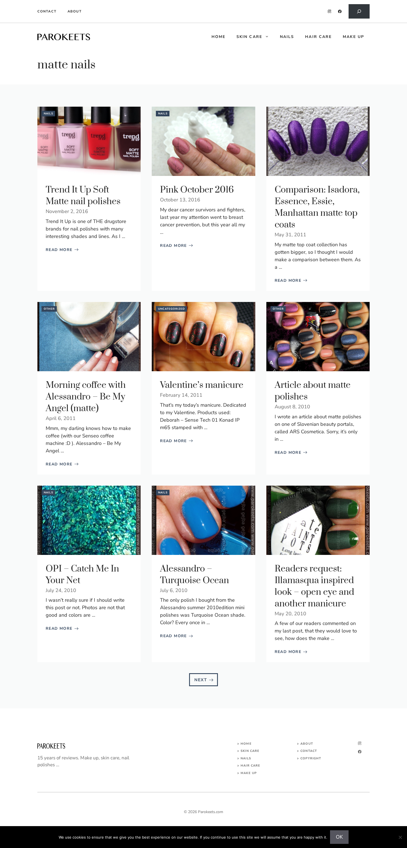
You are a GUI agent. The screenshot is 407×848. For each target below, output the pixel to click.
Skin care (249, 36)
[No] (400, 837)
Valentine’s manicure (201, 385)
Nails (287, 36)
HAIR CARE (250, 766)
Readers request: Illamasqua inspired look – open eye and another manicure (314, 586)
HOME (218, 36)
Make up (353, 36)
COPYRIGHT (310, 758)
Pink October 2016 (197, 190)
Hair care (318, 36)
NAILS (246, 758)
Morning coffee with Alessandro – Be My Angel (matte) (86, 397)
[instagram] (329, 11)
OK (339, 837)
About (75, 11)
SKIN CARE (250, 751)
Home (246, 744)
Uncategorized (171, 309)
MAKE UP (249, 773)
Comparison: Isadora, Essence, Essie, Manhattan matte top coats (317, 207)
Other (49, 309)
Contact (46, 11)
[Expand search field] (359, 11)
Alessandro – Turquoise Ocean (194, 574)
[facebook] (340, 11)
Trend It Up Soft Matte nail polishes (83, 195)
